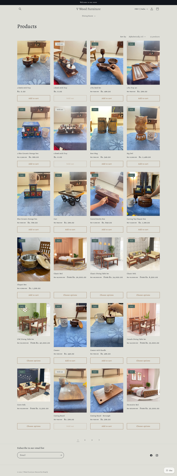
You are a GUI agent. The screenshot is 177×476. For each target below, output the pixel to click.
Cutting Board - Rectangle (100, 416)
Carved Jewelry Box (97, 219)
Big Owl (130, 153)
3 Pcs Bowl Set (95, 88)
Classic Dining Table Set (99, 274)
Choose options (70, 295)
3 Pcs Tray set (132, 88)
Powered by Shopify (41, 472)
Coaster (56, 350)
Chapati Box (22, 285)
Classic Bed (58, 274)
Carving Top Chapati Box (136, 219)
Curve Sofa (21, 405)
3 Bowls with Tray (60, 88)
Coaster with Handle (98, 350)
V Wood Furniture (28, 472)
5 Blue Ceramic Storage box (27, 153)
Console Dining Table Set (136, 339)
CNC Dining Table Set (25, 339)
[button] (20, 9)
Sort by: (123, 36)
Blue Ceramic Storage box (27, 219)
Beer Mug (94, 153)
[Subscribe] (61, 455)
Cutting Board (59, 416)
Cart (55, 219)
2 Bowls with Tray (24, 88)
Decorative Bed (133, 405)
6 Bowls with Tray (60, 153)
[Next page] (99, 440)
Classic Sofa (131, 274)
